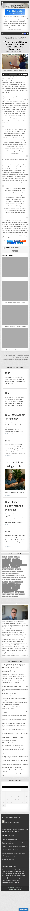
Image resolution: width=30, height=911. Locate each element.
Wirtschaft (13, 596)
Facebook (17, 240)
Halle (19, 571)
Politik (5, 586)
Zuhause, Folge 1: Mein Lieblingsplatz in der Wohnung (14, 733)
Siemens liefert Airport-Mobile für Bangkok (15, 279)
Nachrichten (23, 37)
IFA (18, 37)
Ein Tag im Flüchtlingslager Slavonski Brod (12, 764)
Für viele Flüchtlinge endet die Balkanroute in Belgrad (14, 698)
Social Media (6, 588)
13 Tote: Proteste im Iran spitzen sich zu (15, 349)
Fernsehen (6, 567)
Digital (16, 37)
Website (15, 251)
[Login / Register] (27, 34)
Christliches (6, 559)
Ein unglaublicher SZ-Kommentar (9, 674)
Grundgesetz (18, 29)
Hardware (5, 573)
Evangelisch (14, 565)
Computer (16, 559)
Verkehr (11, 594)
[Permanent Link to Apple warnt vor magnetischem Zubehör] (15, 291)
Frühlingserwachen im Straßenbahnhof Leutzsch (13, 752)
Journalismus (13, 577)
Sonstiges (5, 590)
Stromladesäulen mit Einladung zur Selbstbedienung (14, 711)
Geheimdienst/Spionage (9, 571)
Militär (19, 581)
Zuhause (4, 696)
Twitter (11, 240)
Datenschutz (6, 561)
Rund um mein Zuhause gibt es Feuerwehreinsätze (14, 719)
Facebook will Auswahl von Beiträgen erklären (15, 326)
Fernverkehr (15, 567)
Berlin (17, 556)
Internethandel (7, 575)
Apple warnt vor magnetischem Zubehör (15, 302)
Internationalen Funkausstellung (9, 643)
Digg (15, 243)
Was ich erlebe (20, 594)
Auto (4, 556)
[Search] (23, 34)
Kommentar (6, 579)
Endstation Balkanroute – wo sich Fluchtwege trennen (14, 760)
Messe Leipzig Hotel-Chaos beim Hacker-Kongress (14, 729)
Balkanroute (20, 645)
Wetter (5, 596)
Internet (14, 573)
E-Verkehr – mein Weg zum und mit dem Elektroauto (14, 846)
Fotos (17, 569)
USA (4, 594)
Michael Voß (10, 51)
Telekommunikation (14, 39)
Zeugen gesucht (6, 693)
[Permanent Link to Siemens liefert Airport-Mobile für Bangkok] (15, 267)
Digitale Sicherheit (15, 563)
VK (9, 243)
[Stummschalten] (22, 74)
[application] (15, 74)
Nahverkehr (17, 584)
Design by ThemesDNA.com (15, 889)
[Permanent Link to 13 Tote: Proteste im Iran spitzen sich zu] (15, 338)
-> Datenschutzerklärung (8, 859)
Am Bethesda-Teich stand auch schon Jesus (12, 715)
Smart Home (15, 38)
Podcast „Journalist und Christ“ (9, 839)
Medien (12, 581)
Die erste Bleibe (5, 740)
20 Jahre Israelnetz (6, 742)
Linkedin (20, 243)
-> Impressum (5, 862)
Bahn (10, 556)
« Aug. (3, 810)
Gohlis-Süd (7, 822)
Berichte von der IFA (9, 37)
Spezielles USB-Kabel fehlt (8, 767)
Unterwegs (19, 592)
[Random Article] (25, 34)
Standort (14, 590)
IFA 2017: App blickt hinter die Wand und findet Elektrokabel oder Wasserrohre (15, 45)
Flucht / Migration (8, 569)
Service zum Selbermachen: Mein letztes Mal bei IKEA (14, 769)
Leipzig (5, 581)
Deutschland (16, 561)
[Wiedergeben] (4, 74)
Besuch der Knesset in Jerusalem (10, 745)
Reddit (23, 240)
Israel (4, 577)
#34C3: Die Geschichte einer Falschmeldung (12, 774)
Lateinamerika (16, 579)
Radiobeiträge (9, 38)
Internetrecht (19, 575)
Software (21, 38)
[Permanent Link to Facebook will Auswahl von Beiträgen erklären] (15, 315)
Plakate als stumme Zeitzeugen (9, 737)
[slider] (25, 74)
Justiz (22, 577)
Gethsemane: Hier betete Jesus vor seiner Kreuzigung (15, 689)
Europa (5, 565)
